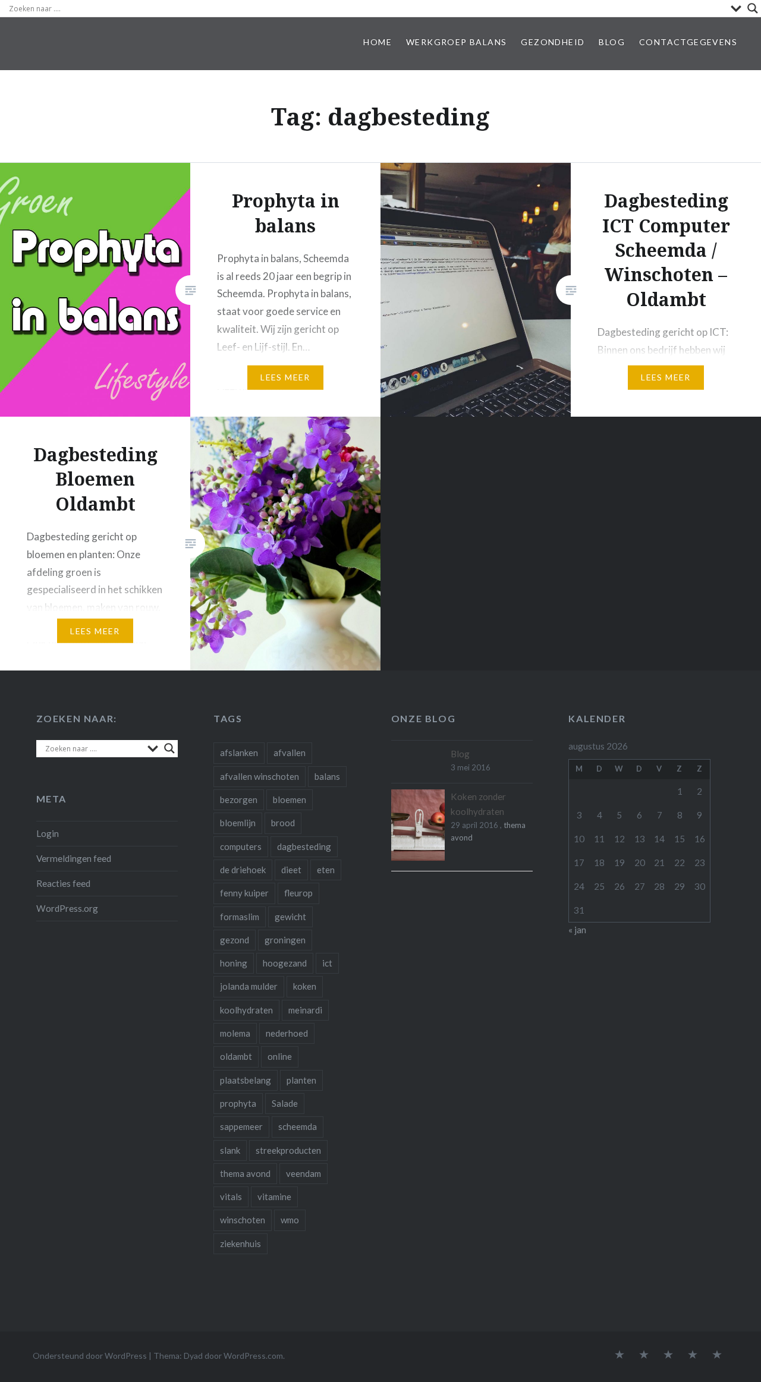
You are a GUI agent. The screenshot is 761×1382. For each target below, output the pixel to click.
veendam (303, 1173)
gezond (234, 939)
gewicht (290, 916)
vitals (231, 1196)
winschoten (242, 1219)
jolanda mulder (249, 986)
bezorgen (238, 799)
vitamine (274, 1196)
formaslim (239, 916)
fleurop (298, 892)
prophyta (238, 1103)
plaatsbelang (245, 1080)
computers (241, 846)
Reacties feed (63, 883)
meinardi (305, 1010)
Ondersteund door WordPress (90, 1355)
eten (326, 869)
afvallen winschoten (259, 776)
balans (327, 776)
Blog (612, 42)
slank (230, 1150)
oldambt (236, 1056)
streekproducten (288, 1150)
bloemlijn (238, 822)
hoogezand (285, 963)
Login (47, 833)
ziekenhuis (240, 1243)
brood (283, 822)
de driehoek (243, 869)
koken (304, 986)
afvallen (289, 752)
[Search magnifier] (752, 8)
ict (327, 963)
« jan (577, 929)
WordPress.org (67, 908)
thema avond (245, 1173)
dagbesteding (304, 846)
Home (377, 42)
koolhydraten (246, 1010)
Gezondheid (552, 42)
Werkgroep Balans (456, 42)
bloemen (289, 799)
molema (235, 1033)
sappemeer (241, 1126)
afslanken (239, 752)
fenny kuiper (244, 892)
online (280, 1056)
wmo (290, 1219)
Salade (285, 1103)
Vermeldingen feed (73, 858)
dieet (291, 869)
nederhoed (287, 1033)
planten (301, 1080)
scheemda (297, 1126)
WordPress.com (253, 1355)
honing (233, 963)
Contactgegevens (688, 42)
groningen (285, 939)
